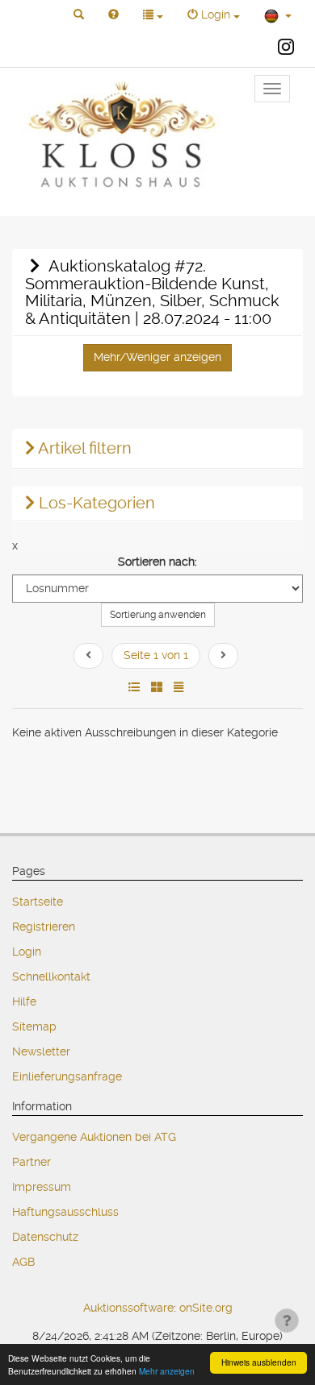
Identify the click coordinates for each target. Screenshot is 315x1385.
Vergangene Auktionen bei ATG (94, 1136)
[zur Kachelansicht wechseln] (156, 687)
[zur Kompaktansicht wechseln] (178, 687)
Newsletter (41, 1051)
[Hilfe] (113, 15)
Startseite (37, 901)
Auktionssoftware (128, 1307)
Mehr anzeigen (167, 1371)
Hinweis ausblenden (258, 1362)
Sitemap (34, 1026)
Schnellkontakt (51, 976)
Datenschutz (45, 1236)
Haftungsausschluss (65, 1211)
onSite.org (206, 1307)
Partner (31, 1161)
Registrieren (43, 926)
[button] (78, 15)
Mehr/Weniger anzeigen (157, 356)
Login (26, 951)
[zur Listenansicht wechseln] (134, 687)
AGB (23, 1261)
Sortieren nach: (157, 561)
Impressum (41, 1186)
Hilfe (24, 1001)
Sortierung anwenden (158, 614)
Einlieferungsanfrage (67, 1076)
